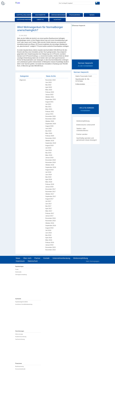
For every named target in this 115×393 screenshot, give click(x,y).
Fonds (17, 269)
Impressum (20, 261)
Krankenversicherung (20, 336)
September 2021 (50, 99)
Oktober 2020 (49, 121)
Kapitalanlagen (24, 15)
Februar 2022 (49, 92)
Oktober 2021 (49, 97)
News (92, 15)
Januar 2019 (49, 157)
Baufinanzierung (19, 366)
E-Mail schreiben (80, 84)
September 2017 (50, 196)
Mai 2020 (48, 131)
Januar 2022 (49, 94)
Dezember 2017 (50, 189)
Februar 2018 (49, 184)
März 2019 (48, 155)
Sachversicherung (20, 339)
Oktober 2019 (49, 140)
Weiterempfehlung (82, 121)
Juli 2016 (48, 230)
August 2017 (49, 199)
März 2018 (48, 182)
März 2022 (48, 89)
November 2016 (50, 220)
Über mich (27, 258)
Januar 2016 (49, 245)
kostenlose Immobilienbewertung (23, 304)
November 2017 (50, 191)
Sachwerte (40, 15)
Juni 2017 (48, 203)
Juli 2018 (48, 172)
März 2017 (48, 211)
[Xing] (98, 9)
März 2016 (48, 240)
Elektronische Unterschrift (85, 125)
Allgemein (22, 80)
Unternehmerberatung (24, 19)
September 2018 (50, 167)
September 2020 (50, 123)
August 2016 (49, 228)
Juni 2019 (48, 150)
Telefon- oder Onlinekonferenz (82, 129)
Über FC (40, 19)
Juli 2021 (48, 104)
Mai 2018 (48, 177)
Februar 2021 (49, 111)
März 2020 (48, 133)
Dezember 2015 (50, 247)
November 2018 (50, 162)
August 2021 (49, 102)
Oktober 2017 (49, 194)
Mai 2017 (48, 206)
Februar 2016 (49, 242)
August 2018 (49, 169)
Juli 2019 (48, 148)
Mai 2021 (48, 106)
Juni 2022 (48, 82)
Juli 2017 (48, 201)
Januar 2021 (49, 114)
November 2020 (50, 119)
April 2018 (48, 179)
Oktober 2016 (49, 223)
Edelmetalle (18, 272)
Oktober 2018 (49, 165)
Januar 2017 (49, 216)
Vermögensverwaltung (21, 274)
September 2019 (50, 143)
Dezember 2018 (50, 160)
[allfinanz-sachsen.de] (17, 3)
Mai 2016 (48, 235)
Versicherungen (58, 15)
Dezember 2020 (50, 116)
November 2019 (50, 138)
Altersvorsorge (19, 334)
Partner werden (81, 134)
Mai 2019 (48, 153)
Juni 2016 (48, 233)
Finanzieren (74, 15)
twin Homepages (92, 261)
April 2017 (48, 208)
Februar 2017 (49, 213)
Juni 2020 (48, 128)
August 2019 (49, 145)
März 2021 (48, 109)
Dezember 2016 (50, 218)
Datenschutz (33, 261)
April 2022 (48, 87)
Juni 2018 (48, 174)
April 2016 (48, 237)
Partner (37, 258)
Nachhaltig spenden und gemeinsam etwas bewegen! (86, 139)
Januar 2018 (49, 186)
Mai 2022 (48, 85)
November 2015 (50, 250)
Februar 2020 (49, 136)
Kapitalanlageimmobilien (21, 301)
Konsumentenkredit (20, 369)
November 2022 (50, 80)
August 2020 (49, 126)
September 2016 (50, 225)
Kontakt (57, 19)
